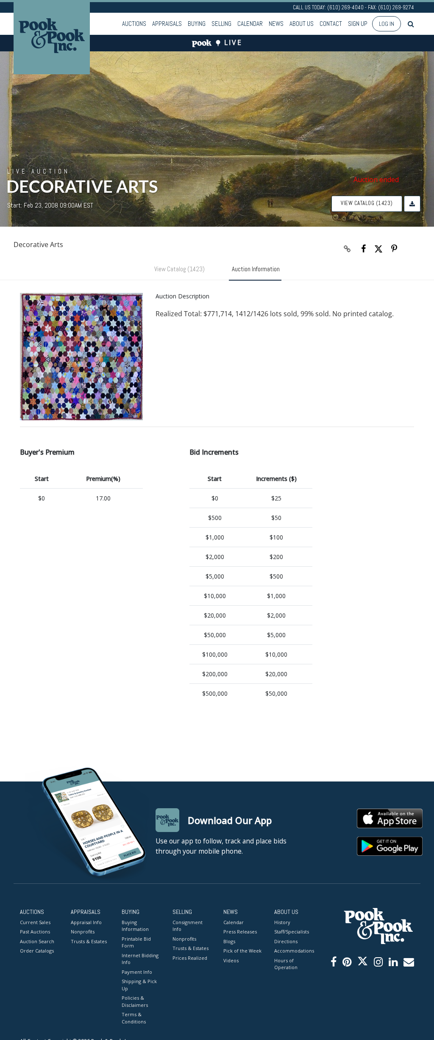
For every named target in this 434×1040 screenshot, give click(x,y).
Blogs (229, 941)
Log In (386, 24)
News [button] (276, 24)
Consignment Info (187, 926)
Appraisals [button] (167, 24)
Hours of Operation (286, 964)
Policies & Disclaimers (135, 1001)
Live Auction (38, 171)
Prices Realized (189, 958)
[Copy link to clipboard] (347, 249)
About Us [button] (301, 24)
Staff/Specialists (291, 931)
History (282, 922)
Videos (231, 960)
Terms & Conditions (134, 1018)
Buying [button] (197, 24)
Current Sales (35, 922)
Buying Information (135, 926)
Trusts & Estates (89, 941)
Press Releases (240, 931)
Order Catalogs (37, 950)
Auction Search (37, 941)
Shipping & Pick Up (139, 985)
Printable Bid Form (136, 942)
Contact (331, 24)
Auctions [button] (134, 24)
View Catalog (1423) (367, 203)
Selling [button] (221, 24)
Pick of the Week (242, 950)
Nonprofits (83, 931)
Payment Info (137, 972)
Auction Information (256, 269)
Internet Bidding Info (140, 959)
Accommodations (293, 950)
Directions (286, 941)
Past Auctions (35, 931)
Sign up (357, 24)
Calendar (250, 24)
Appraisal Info (86, 922)
